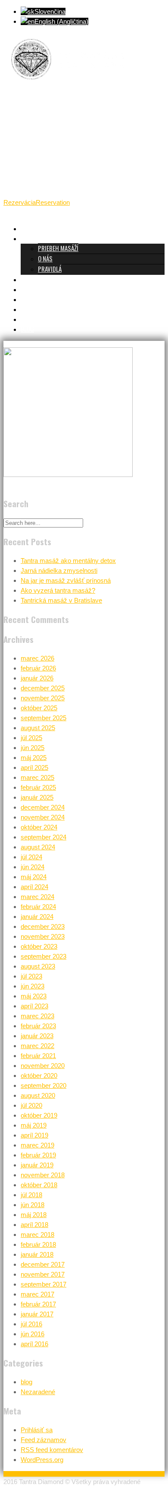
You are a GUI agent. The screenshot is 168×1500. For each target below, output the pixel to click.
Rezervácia (19, 202)
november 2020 (43, 1065)
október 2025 (39, 708)
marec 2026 (37, 658)
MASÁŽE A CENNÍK (42, 279)
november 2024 (43, 817)
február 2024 (38, 906)
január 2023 (37, 1035)
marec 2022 (37, 1045)
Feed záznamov (43, 1439)
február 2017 (38, 1304)
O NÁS (45, 258)
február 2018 (38, 1244)
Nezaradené (38, 1391)
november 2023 (43, 936)
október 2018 (39, 1185)
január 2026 (37, 678)
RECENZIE (32, 299)
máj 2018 (34, 1214)
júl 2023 (31, 976)
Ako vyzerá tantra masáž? (58, 590)
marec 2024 (37, 896)
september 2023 (43, 956)
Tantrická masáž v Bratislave (61, 600)
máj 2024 (34, 876)
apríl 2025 (34, 767)
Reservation (53, 202)
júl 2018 (31, 1194)
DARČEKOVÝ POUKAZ (45, 309)
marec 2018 (37, 1234)
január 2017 (37, 1314)
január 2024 (37, 916)
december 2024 (43, 807)
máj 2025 (34, 757)
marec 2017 (37, 1294)
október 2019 (39, 1115)
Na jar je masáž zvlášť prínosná (66, 580)
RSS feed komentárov (52, 1449)
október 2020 (39, 1075)
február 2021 (38, 1055)
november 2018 (43, 1175)
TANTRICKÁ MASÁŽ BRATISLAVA (58, 228)
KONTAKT (32, 319)
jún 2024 (32, 867)
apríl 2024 (34, 886)
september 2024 (43, 837)
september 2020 (43, 1085)
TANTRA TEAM (38, 289)
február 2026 (38, 668)
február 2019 (38, 1155)
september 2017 (43, 1284)
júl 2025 (31, 737)
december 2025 (43, 688)
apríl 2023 (34, 1006)
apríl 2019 (34, 1135)
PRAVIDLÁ (50, 268)
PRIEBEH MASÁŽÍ (58, 248)
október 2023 (39, 946)
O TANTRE (32, 238)
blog (26, 1382)
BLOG (27, 329)
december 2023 (43, 926)
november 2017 (43, 1274)
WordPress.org (42, 1459)
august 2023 (38, 966)
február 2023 (38, 1026)
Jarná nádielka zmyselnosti (59, 570)
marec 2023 (37, 1016)
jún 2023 (32, 986)
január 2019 (37, 1165)
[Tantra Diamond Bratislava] (68, 85)
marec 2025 (37, 777)
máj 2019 (34, 1125)
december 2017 (43, 1264)
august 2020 (38, 1095)
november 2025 (43, 698)
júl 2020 (31, 1105)
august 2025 (38, 727)
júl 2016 (31, 1324)
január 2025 (37, 797)
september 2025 (43, 717)
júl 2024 (31, 857)
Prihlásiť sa (37, 1429)
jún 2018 (32, 1204)
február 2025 (38, 787)
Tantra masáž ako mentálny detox (68, 560)
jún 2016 (32, 1334)
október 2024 (39, 827)
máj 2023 (34, 996)
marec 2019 (37, 1145)
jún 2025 (32, 747)
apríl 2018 (34, 1224)
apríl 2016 (34, 1343)
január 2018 (37, 1254)
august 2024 (38, 847)
